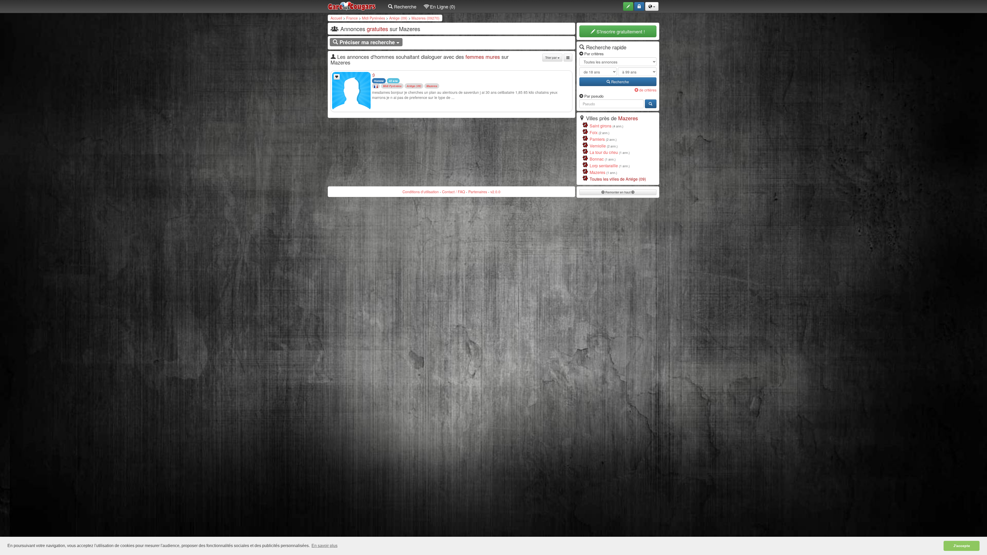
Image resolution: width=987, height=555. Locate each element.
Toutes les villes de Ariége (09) (618, 179)
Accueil (336, 18)
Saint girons (600, 126)
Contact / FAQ (453, 191)
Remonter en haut (618, 192)
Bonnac (597, 159)
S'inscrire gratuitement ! (620, 31)
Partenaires (477, 191)
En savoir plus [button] (324, 545)
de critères (647, 89)
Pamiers (597, 139)
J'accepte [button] (961, 546)
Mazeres (431, 86)
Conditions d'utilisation (421, 191)
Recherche (404, 6)
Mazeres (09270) (426, 18)
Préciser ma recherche (367, 42)
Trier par (551, 57)
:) (373, 75)
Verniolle (598, 146)
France (352, 18)
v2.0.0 (495, 191)
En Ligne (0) (442, 6)
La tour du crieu (604, 152)
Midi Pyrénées (373, 18)
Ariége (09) (398, 18)
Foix (594, 132)
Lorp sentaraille (604, 166)
